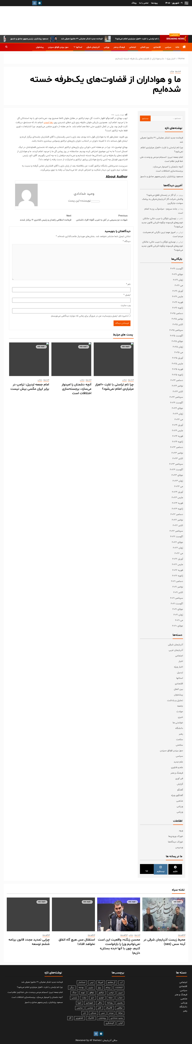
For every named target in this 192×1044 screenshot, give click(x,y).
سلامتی (179, 745)
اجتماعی (132, 47)
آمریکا (100, 982)
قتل (99, 1007)
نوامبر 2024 (177, 386)
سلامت (179, 739)
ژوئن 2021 (178, 614)
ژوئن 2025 (178, 347)
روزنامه (110, 1002)
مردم (111, 1013)
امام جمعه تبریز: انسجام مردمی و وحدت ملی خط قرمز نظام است (35, 992)
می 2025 (178, 352)
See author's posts (95, 201)
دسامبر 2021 (177, 581)
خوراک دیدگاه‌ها (175, 841)
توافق (91, 992)
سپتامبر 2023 (176, 464)
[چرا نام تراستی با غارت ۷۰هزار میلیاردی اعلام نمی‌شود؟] (114, 359)
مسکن (93, 1013)
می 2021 (179, 620)
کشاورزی (79, 1018)
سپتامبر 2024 (176, 397)
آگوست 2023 (176, 469)
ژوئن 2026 (178, 280)
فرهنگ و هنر (119, 47)
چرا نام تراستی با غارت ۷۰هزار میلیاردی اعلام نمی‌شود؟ (149, 38)
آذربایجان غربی (176, 650)
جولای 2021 (177, 609)
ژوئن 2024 (178, 413)
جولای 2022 (177, 542)
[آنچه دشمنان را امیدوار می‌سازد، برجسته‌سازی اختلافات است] (71, 359)
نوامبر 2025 (177, 319)
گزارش (180, 784)
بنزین (90, 987)
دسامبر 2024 (176, 380)
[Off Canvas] (186, 3)
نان (84, 1013)
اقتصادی (157, 47)
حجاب (120, 997)
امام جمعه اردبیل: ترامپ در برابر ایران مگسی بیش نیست (29, 386)
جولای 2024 (177, 408)
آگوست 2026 (176, 268)
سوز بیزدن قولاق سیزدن (58, 47)
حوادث (179, 711)
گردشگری (110, 1023)
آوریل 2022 (177, 559)
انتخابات (119, 987)
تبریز (120, 992)
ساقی (100, 1002)
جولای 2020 (177, 626)
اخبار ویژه (178, 71)
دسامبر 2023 (176, 447)
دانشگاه (179, 728)
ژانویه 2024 (177, 441)
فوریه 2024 (177, 436)
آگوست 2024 (176, 402)
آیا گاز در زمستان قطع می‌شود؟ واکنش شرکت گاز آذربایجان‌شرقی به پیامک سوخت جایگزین (162, 199)
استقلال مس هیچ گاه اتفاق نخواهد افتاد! (77, 942)
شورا (79, 1002)
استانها (79, 47)
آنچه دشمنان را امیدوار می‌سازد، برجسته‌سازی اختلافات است (76, 389)
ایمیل (126, 295)
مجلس (90, 1007)
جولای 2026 (177, 274)
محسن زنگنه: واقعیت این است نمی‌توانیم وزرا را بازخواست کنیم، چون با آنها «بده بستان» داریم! (119, 946)
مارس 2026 (177, 296)
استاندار (81, 982)
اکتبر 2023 (177, 458)
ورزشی (106, 47)
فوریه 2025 (177, 369)
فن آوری (179, 778)
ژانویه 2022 (177, 575)
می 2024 (178, 419)
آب (121, 982)
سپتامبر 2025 (176, 330)
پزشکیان (102, 1018)
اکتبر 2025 (177, 324)
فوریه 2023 (177, 503)
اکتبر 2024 (178, 391)
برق (99, 987)
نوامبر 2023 (177, 453)
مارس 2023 (177, 497)
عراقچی (120, 1007)
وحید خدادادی (84, 193)
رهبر (181, 734)
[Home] (184, 47)
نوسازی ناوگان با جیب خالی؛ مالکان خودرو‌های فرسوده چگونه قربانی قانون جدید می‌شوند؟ (162, 222)
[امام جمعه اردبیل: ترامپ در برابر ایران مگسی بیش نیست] (29, 359)
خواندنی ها (178, 722)
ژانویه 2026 (177, 307)
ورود (181, 830)
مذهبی (179, 801)
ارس (91, 982)
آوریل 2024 (177, 425)
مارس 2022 (177, 564)
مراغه (120, 1013)
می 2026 (179, 285)
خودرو (101, 997)
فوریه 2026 (177, 302)
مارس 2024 (177, 430)
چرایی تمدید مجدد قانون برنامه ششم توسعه (29, 942)
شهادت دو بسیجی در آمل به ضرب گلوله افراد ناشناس (102, 218)
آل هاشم (111, 982)
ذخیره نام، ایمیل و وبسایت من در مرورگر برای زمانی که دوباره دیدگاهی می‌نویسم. (89, 316)
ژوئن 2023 (177, 481)
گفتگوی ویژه (177, 795)
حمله (110, 997)
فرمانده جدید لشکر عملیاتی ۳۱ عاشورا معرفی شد (93, 38)
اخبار (180, 661)
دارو (92, 997)
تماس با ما (143, 3)
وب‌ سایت (125, 305)
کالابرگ (91, 1018)
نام (128, 284)
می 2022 (178, 553)
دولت (84, 997)
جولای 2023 (177, 475)
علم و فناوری (177, 767)
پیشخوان (40, 47)
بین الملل (178, 689)
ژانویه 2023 (177, 508)
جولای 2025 (177, 341)
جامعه (180, 706)
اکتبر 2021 (178, 592)
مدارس (80, 1007)
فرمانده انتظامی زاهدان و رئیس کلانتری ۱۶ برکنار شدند (45, 218)
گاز (70, 1018)
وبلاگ (134, 3)
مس (103, 1013)
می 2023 (178, 486)
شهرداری (89, 1002)
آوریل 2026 (177, 291)
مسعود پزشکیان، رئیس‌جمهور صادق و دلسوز (41, 38)
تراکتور (101, 992)
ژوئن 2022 (178, 547)
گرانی (120, 1023)
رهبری (120, 1002)
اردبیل (180, 672)
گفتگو (180, 789)
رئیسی (74, 997)
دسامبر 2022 (176, 514)
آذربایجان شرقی (93, 47)
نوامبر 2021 (177, 586)
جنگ (74, 992)
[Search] (6, 47)
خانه (177, 47)
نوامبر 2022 (177, 520)
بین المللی (144, 47)
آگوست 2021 (177, 603)
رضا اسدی (48, 122)
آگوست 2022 (176, 536)
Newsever (81, 1040)
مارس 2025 (177, 363)
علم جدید (178, 761)
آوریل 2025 (177, 358)
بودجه (81, 987)
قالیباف (109, 1007)
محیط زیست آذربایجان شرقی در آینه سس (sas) (164, 942)
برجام (108, 987)
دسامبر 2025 (176, 313)
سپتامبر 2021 (176, 598)
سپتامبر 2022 (176, 531)
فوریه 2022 (177, 570)
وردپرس (179, 847)
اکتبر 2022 (178, 525)
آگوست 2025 (176, 335)
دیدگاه (126, 241)
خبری (180, 717)
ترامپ (111, 992)
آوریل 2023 (177, 492)
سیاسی (168, 47)
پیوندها (154, 3)
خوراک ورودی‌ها (175, 836)
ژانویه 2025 (177, 374)
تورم (83, 992)
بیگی (72, 987)
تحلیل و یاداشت (175, 700)
